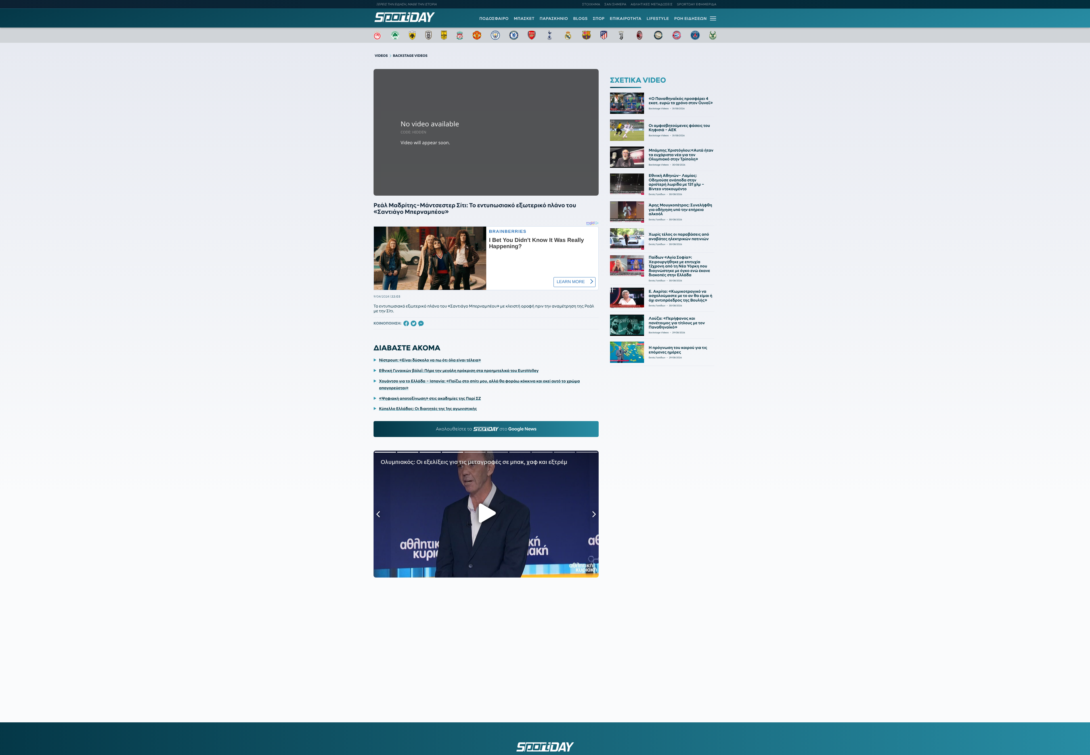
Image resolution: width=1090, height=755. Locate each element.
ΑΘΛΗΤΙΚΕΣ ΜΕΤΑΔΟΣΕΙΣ (652, 4)
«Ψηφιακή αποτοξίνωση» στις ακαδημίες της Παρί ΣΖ (430, 398)
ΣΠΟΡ (599, 18)
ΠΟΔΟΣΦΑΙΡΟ (494, 18)
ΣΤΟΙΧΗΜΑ (591, 4)
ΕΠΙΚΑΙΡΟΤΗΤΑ (626, 18)
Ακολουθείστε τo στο (486, 429)
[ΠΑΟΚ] (428, 35)
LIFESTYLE (658, 18)
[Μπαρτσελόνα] (586, 35)
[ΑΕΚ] (412, 35)
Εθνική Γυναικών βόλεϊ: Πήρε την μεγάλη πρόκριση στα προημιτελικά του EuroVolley (458, 370)
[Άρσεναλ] (531, 35)
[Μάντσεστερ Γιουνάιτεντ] (476, 35)
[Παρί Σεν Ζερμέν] (695, 35)
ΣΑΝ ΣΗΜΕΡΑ (615, 4)
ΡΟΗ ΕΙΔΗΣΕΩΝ (690, 18)
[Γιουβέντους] (621, 35)
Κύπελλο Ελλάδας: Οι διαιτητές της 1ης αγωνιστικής (428, 408)
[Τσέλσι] (513, 35)
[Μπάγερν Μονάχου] (676, 35)
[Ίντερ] (658, 35)
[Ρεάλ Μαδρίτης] (568, 35)
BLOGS (580, 18)
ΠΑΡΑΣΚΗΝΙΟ (554, 18)
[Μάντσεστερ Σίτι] (495, 35)
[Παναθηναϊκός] (395, 35)
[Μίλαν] (639, 35)
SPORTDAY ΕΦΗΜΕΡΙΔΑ (696, 4)
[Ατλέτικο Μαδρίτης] (603, 35)
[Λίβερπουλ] (459, 35)
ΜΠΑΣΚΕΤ (524, 18)
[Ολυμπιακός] (377, 35)
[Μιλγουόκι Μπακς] (712, 35)
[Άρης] (444, 35)
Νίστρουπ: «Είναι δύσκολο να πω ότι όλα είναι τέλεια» (430, 360)
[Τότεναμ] (549, 35)
